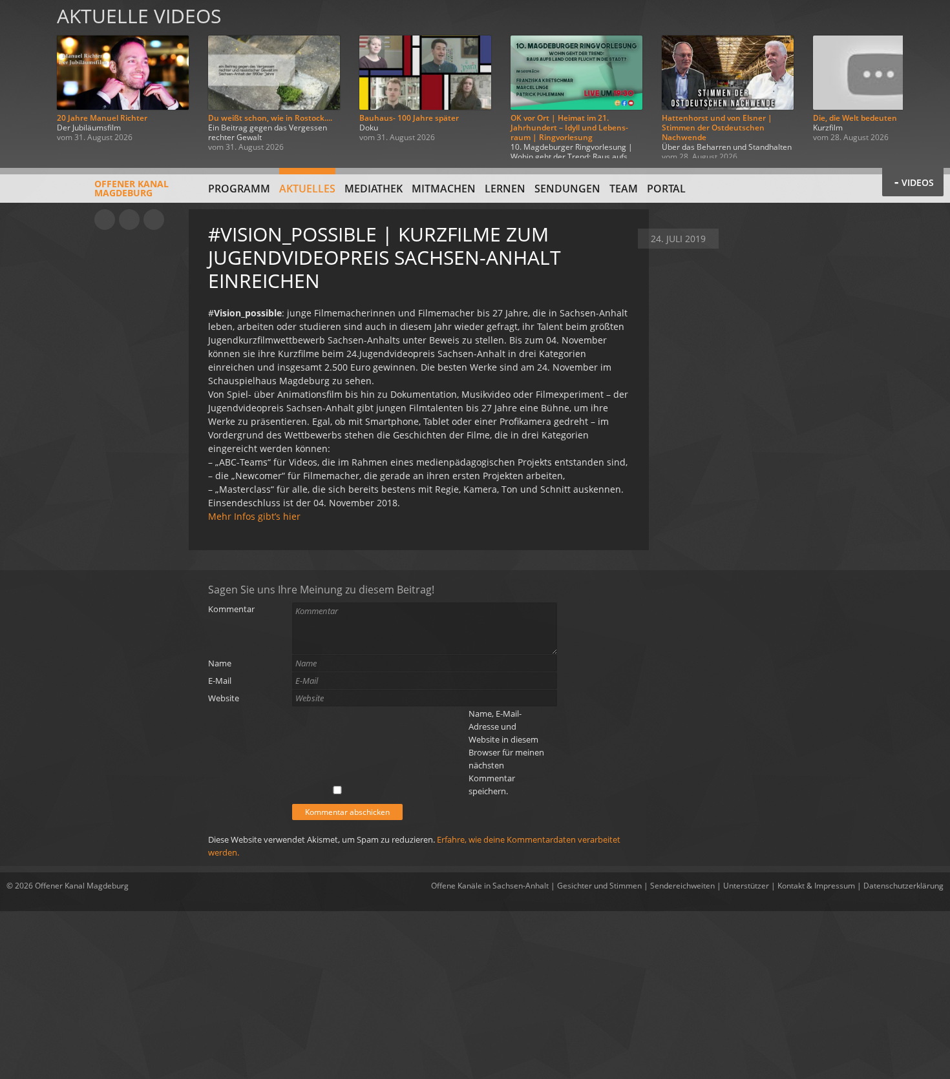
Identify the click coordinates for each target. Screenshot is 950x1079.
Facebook (129, 219)
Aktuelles (307, 188)
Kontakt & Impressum (816, 885)
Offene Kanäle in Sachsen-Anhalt (490, 885)
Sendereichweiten (682, 885)
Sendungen (567, 188)
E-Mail (219, 680)
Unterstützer (746, 885)
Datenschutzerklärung (903, 885)
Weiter (925, 79)
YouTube (104, 219)
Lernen (505, 188)
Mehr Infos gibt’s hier (254, 516)
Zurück (24, 79)
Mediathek (373, 188)
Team (623, 188)
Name (219, 663)
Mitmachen (444, 188)
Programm (239, 188)
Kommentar (231, 609)
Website (223, 698)
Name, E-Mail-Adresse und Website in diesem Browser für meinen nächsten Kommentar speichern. (506, 752)
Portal (666, 188)
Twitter (153, 219)
